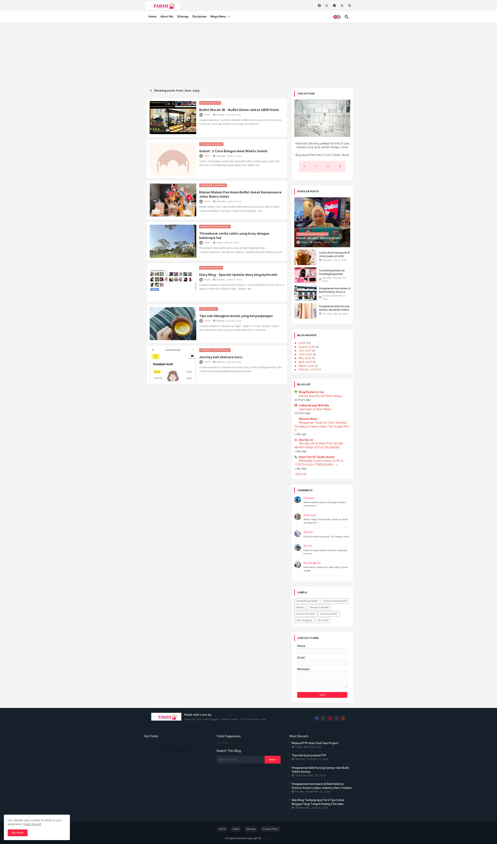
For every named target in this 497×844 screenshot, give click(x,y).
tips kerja (322, 620)
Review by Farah (305, 613)
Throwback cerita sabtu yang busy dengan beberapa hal (234, 236)
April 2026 (306, 361)
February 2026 (308, 369)
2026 (302, 342)
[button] (337, 17)
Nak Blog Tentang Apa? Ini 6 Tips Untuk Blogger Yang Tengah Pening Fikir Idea (318, 802)
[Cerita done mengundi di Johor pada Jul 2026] (305, 257)
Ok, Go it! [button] (18, 832)
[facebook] (319, 6)
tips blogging (304, 620)
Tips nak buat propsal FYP (309, 755)
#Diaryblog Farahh (307, 601)
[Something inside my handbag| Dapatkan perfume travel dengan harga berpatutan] (305, 275)
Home (152, 16)
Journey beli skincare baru (220, 357)
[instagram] (349, 6)
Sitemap (183, 16)
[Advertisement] (248, 54)
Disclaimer (199, 16)
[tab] (152, 16)
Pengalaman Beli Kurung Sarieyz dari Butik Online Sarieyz (334, 310)
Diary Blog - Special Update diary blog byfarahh (238, 275)
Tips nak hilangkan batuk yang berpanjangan (236, 316)
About (235, 828)
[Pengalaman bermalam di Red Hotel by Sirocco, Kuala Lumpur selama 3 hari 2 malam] (305, 293)
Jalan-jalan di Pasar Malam (315, 409)
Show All (300, 474)
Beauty (300, 607)
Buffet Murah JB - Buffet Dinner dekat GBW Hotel (239, 110)
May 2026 (305, 358)
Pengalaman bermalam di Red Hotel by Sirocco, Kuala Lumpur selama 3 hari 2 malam (334, 294)
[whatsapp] (326, 6)
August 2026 (307, 346)
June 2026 (306, 354)
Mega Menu (218, 16)
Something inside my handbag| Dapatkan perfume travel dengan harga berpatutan (333, 276)
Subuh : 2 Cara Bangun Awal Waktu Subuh (233, 151)
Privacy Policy (270, 828)
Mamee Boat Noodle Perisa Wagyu (321, 396)
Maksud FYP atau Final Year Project (315, 743)
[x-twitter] (342, 6)
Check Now (30, 824)
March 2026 (307, 365)
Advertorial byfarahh (335, 601)
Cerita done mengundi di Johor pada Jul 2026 (334, 254)
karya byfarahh (328, 613)
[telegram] (334, 6)
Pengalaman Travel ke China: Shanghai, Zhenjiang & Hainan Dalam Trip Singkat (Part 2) (321, 426)
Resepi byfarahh (319, 607)
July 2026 (305, 350)
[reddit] (343, 718)
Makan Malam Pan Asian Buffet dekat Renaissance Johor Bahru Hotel (240, 194)
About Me (166, 16)
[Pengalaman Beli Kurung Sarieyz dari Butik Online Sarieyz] (305, 311)
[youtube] (330, 718)
